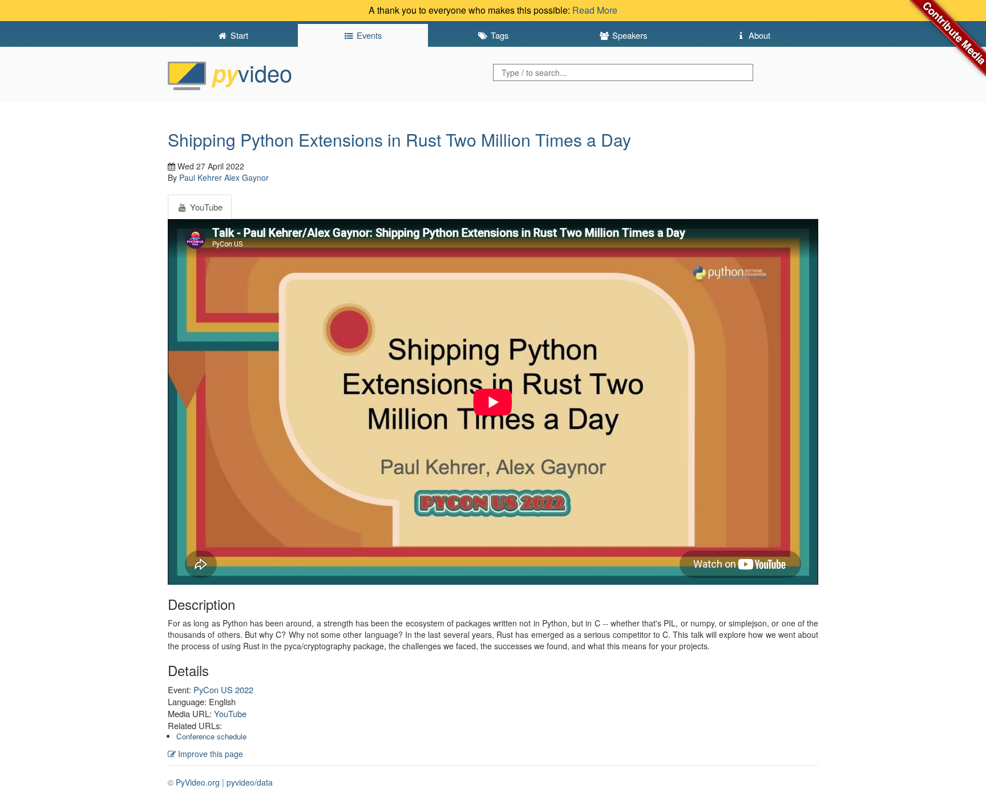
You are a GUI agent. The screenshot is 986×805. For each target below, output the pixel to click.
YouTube (230, 713)
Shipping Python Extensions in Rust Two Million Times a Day (399, 139)
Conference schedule (211, 736)
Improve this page (209, 753)
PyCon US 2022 (223, 689)
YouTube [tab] (205, 207)
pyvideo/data (250, 782)
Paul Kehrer (200, 177)
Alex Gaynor (246, 177)
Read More (594, 10)
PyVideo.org (198, 782)
